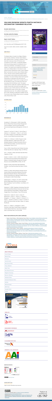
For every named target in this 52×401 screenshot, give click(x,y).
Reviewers (7, 258)
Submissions (36, 8)
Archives (18, 8)
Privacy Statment (8, 265)
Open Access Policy (9, 263)
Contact (6, 291)
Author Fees (7, 268)
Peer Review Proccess (9, 270)
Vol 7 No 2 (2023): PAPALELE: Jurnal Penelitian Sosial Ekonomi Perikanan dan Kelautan (24, 18)
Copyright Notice (8, 289)
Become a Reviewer (9, 275)
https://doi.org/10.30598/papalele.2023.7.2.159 (16, 44)
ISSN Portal (7, 286)
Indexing (6, 282)
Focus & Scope (8, 254)
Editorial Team (7, 256)
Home (6, 8)
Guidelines (43, 8)
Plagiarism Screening (9, 272)
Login (47, 2)
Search (32, 11)
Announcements (26, 8)
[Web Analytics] (6, 377)
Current (12, 8)
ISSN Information (8, 284)
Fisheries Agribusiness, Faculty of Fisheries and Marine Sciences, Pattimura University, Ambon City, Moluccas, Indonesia (18, 396)
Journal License (8, 261)
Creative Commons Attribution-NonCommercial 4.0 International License (39, 92)
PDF (35, 53)
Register (42, 2)
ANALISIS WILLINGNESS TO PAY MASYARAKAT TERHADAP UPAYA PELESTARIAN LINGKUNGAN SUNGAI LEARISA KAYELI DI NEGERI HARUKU (26, 234)
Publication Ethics (8, 277)
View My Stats (11, 377)
